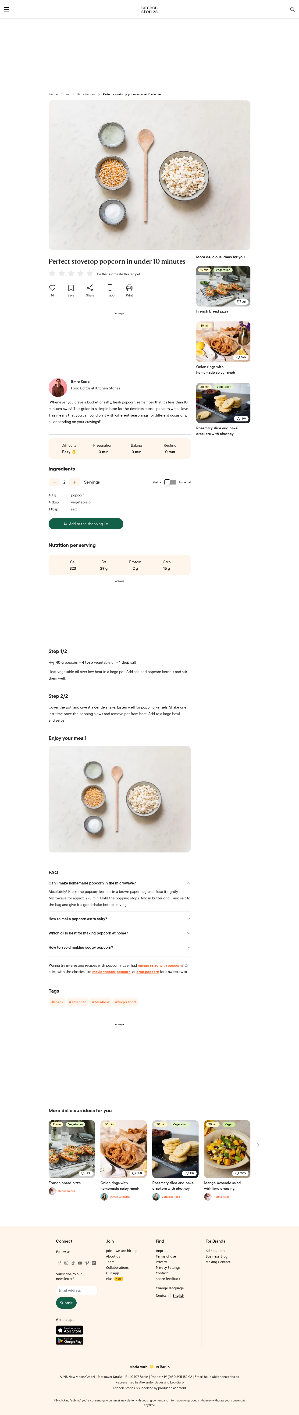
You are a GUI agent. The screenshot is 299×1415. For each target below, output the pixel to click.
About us (113, 1256)
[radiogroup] (72, 274)
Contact (162, 1273)
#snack (57, 1002)
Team (110, 1262)
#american (77, 1002)
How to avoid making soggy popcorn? (81, 947)
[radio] (52, 273)
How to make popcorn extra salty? (78, 918)
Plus (113, 1278)
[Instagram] (66, 1263)
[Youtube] (80, 1263)
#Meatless (101, 1002)
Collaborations (117, 1267)
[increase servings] (74, 482)
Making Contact (218, 1262)
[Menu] (6, 9)
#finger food (125, 1002)
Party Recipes (86, 94)
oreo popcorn (147, 971)
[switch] (170, 482)
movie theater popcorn (111, 971)
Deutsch (162, 1295)
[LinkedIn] (94, 1263)
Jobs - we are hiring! (122, 1250)
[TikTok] (73, 1263)
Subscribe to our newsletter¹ (69, 1276)
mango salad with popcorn (160, 965)
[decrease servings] (54, 482)
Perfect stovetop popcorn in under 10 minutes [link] (132, 94)
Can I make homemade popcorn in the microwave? (92, 883)
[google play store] (76, 1342)
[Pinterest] (87, 1263)
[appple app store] (76, 1331)
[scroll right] (257, 1145)
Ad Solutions (215, 1250)
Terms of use (166, 1256)
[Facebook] (59, 1263)
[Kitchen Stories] (150, 9)
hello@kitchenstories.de (221, 1376)
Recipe (53, 94)
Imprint (162, 1250)
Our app (112, 1273)
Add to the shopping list (89, 523)
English (178, 1295)
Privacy (161, 1262)
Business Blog (217, 1256)
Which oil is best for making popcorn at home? (88, 933)
